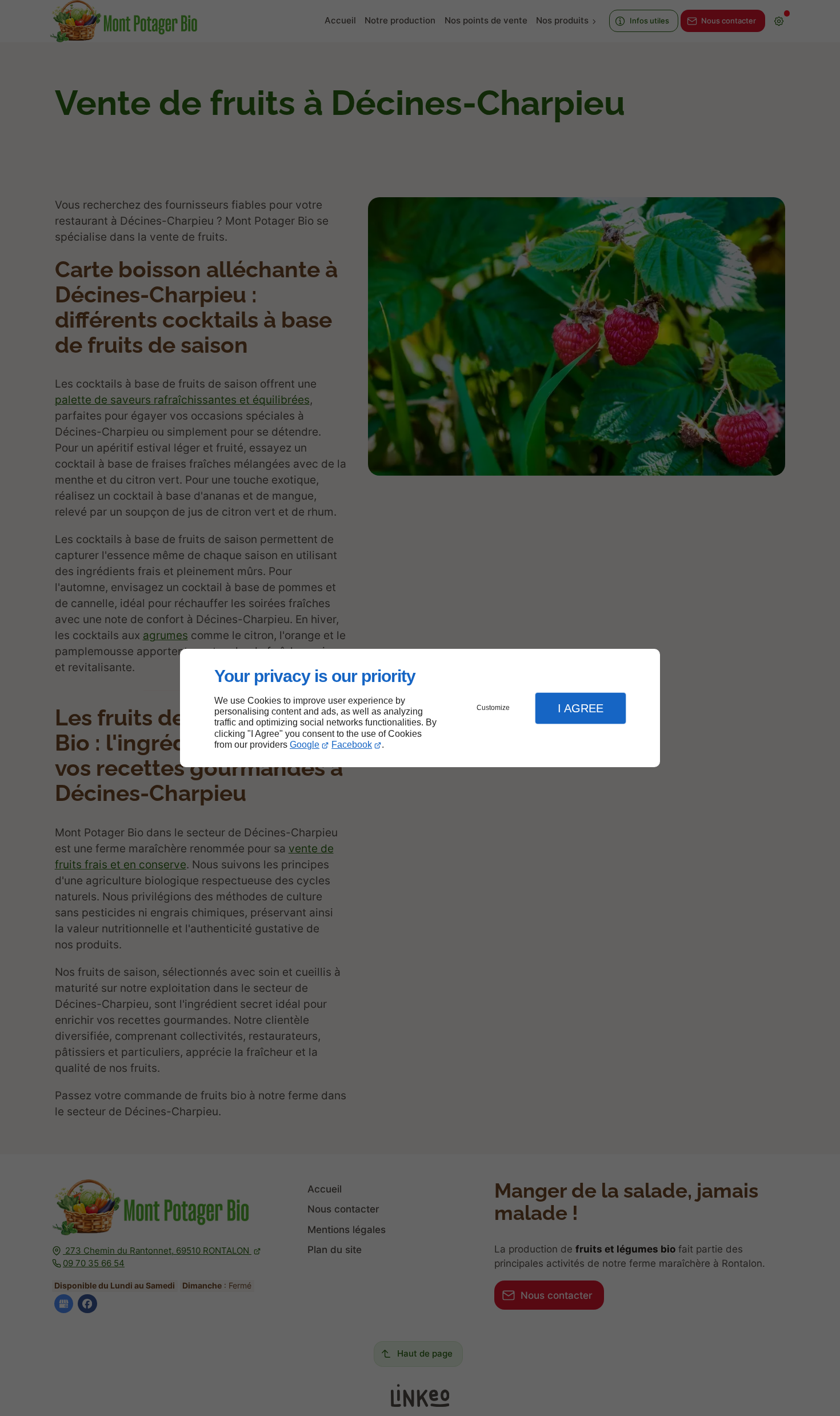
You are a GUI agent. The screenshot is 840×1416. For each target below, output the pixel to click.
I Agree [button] (580, 708)
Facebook (351, 744)
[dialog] (420, 708)
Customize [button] (493, 708)
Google (304, 744)
